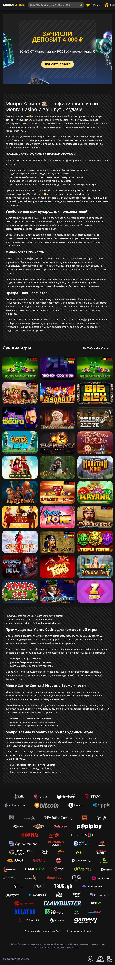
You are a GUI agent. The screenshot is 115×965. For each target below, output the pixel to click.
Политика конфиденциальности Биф (42, 931)
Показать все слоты (96, 347)
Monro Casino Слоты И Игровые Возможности (31, 619)
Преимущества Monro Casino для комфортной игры (34, 615)
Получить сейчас (57, 64)
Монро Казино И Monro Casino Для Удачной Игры (33, 623)
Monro (14, 5)
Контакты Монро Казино (79, 931)
